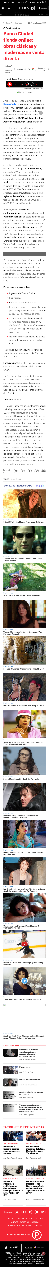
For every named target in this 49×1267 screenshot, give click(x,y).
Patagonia (26, 1225)
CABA (41, 1219)
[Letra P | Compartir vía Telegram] (37, 471)
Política (9, 1219)
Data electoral (22, 14)
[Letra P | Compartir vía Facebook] (30, 471)
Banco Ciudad (10, 104)
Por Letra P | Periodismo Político (8, 69)
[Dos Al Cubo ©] (11, 1247)
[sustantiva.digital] (39, 1247)
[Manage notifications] (43, 1253)
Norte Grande (14, 1225)
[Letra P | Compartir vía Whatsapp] (16, 471)
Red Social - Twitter (17, 1212)
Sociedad (18, 23)
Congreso (37, 1225)
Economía (19, 1219)
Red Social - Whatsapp (43, 1212)
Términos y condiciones (17, 1264)
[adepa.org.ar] (28, 1247)
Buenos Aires (31, 1219)
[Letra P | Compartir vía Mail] (43, 471)
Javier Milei (22, 2)
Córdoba (34, 1222)
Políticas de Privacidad (35, 1264)
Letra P (9, 23)
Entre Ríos (24, 1222)
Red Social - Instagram (30, 1212)
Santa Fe (14, 1222)
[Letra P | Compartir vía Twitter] (23, 471)
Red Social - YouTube (37, 1212)
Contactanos (8, 1212)
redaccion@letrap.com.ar (34, 1261)
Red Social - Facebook (24, 1212)
